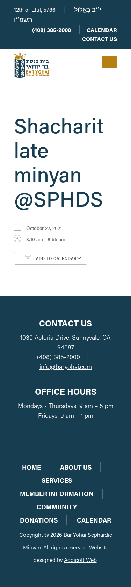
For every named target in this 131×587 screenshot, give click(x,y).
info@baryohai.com (65, 366)
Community (57, 506)
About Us (76, 467)
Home (31, 467)
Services (57, 480)
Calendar (102, 30)
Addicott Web (80, 560)
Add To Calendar (56, 258)
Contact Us (99, 39)
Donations (39, 520)
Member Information (57, 493)
